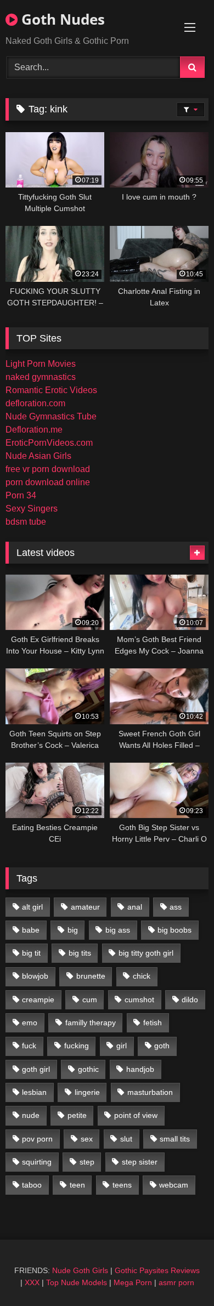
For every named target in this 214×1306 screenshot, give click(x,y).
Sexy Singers (31, 508)
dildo (190, 999)
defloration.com (35, 403)
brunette (90, 976)
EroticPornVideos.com (49, 442)
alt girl (32, 906)
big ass (117, 929)
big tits (80, 953)
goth (162, 1045)
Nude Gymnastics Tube (51, 416)
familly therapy (90, 1022)
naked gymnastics (40, 377)
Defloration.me (34, 429)
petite (77, 1115)
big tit (31, 953)
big (72, 929)
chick (141, 976)
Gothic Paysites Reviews (157, 1270)
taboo (32, 1184)
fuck (29, 1045)
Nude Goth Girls (80, 1270)
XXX (32, 1282)
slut (126, 1138)
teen (77, 1184)
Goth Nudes (61, 19)
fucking (76, 1045)
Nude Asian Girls (38, 456)
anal (134, 906)
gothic (88, 1069)
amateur (85, 906)
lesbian (34, 1092)
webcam (173, 1184)
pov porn (37, 1138)
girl (121, 1045)
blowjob (35, 976)
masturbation (150, 1092)
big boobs (174, 929)
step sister (139, 1161)
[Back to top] (180, 1273)
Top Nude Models (76, 1282)
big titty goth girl (146, 953)
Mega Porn (133, 1282)
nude (31, 1115)
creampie (38, 999)
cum (89, 999)
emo (29, 1022)
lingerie (87, 1092)
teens (122, 1184)
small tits (175, 1138)
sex (87, 1138)
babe (31, 929)
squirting (37, 1161)
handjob (140, 1069)
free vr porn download (47, 469)
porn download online (47, 482)
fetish (152, 1022)
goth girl (36, 1069)
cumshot (139, 999)
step (87, 1161)
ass (176, 906)
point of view (135, 1115)
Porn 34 (20, 495)
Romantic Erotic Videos (51, 390)
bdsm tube (25, 521)
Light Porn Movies (40, 363)
